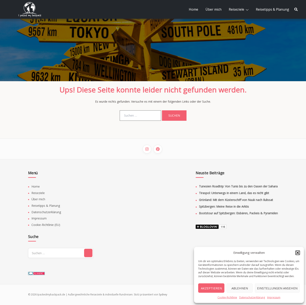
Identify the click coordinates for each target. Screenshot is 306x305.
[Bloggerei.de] (36, 272)
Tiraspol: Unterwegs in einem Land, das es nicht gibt (234, 193)
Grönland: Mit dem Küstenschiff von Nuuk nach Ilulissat (236, 200)
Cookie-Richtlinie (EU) (45, 225)
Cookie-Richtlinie (227, 297)
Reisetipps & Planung (272, 9)
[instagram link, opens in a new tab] (147, 149)
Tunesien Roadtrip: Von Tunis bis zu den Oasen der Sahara (238, 186)
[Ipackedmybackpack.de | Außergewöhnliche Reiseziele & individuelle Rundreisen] (32, 9)
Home (193, 9)
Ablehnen (239, 288)
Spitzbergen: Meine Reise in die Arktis (224, 206)
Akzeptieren (211, 288)
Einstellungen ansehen (277, 288)
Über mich (213, 9)
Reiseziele (236, 9)
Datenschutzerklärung (252, 297)
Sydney (163, 294)
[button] (298, 253)
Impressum (273, 297)
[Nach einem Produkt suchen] (296, 9)
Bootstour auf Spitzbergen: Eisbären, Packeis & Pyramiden (238, 213)
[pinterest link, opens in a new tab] (157, 149)
